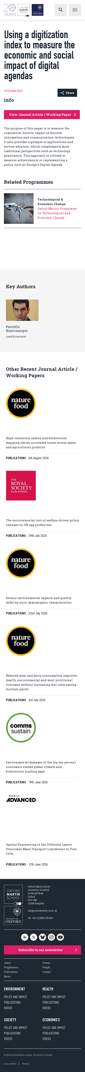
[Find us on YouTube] (60, 937)
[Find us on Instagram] (51, 937)
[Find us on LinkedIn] (24, 937)
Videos (8, 1008)
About (7, 963)
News (7, 976)
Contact (46, 972)
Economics (51, 1019)
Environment (14, 989)
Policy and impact (15, 997)
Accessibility (10, 1063)
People (46, 967)
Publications (11, 972)
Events (46, 963)
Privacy (25, 1063)
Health (47, 989)
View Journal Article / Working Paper (40, 114)
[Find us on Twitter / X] (33, 937)
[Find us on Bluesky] (42, 937)
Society (10, 1019)
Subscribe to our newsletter (40, 950)
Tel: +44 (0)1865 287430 (40, 917)
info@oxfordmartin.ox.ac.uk (42, 910)
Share (70, 93)
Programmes (11, 967)
